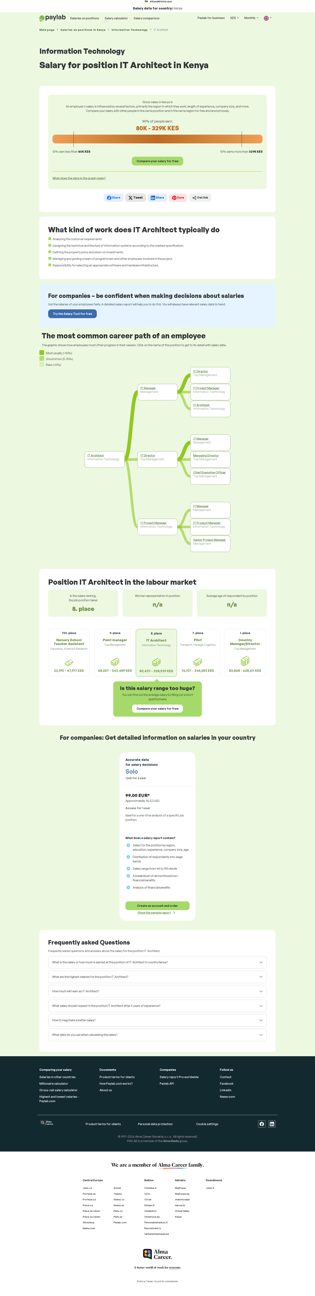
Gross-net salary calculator (58, 1090)
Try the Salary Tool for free (72, 314)
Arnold (117, 1187)
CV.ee (147, 1199)
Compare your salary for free (157, 161)
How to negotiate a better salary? (74, 1020)
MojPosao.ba (182, 1193)
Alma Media (171, 1141)
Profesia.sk (89, 1193)
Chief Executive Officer (209, 472)
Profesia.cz (89, 1199)
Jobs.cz (87, 1187)
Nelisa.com (89, 1228)
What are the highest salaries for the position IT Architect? (90, 977)
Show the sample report (154, 912)
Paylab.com (120, 1222)
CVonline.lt (150, 1187)
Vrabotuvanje (182, 1199)
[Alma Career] (157, 1254)
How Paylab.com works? (116, 1083)
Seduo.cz (119, 1199)
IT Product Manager (207, 523)
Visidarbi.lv (150, 1210)
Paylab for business (211, 18)
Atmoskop (88, 1222)
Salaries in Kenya (83, 29)
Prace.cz (88, 1205)
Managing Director (206, 455)
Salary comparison (147, 18)
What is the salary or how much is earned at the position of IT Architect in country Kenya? (110, 962)
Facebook (227, 1083)
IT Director (147, 455)
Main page (46, 29)
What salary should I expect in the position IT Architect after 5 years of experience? (106, 1006)
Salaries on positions (84, 18)
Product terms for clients (117, 1077)
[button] (267, 18)
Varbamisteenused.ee (156, 1233)
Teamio (118, 1193)
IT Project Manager (153, 523)
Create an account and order (157, 906)
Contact (226, 1077)
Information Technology (129, 29)
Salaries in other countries (57, 1077)
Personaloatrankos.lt (156, 1222)
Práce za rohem (91, 1216)
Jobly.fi (210, 1187)
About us (106, 1090)
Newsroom (227, 1096)
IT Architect (96, 455)
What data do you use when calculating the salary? (84, 1035)
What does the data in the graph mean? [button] (79, 178)
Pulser (178, 1216)
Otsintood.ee (152, 1216)
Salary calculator (116, 18)
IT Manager (148, 388)
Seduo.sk (119, 1205)
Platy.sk (118, 1216)
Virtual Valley (182, 1210)
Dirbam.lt (149, 1205)
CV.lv (147, 1193)
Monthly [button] (250, 18)
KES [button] (233, 18)
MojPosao (180, 1187)
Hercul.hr (180, 1205)
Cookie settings (207, 1124)
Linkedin (225, 1090)
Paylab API (167, 1083)
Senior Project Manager (209, 540)
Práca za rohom (91, 1210)
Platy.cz (118, 1210)
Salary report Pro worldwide (179, 1077)
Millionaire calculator (53, 1083)
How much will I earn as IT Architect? (75, 991)
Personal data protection (155, 1124)
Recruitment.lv (152, 1228)
